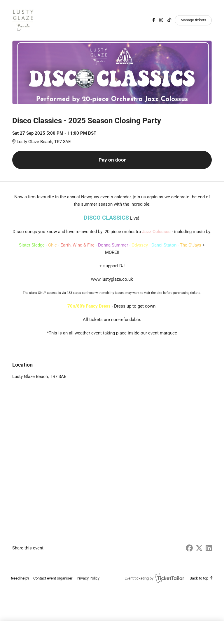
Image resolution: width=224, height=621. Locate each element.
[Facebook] (153, 20)
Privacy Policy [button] (88, 578)
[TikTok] (169, 20)
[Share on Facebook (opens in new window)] (189, 548)
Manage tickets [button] (193, 20)
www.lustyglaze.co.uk (112, 279)
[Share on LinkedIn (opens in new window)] (209, 548)
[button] (52, 578)
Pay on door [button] (112, 160)
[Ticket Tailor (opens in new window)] (169, 578)
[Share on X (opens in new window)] (199, 548)
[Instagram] (161, 20)
